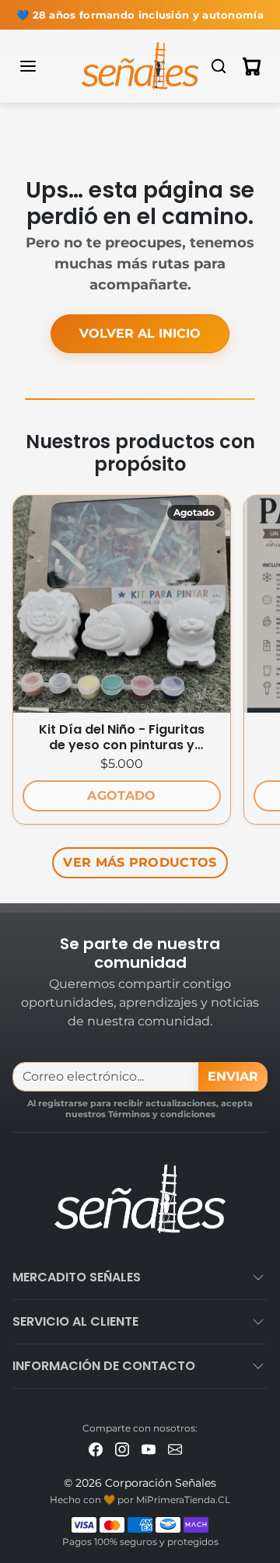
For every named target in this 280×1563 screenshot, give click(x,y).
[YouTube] (148, 1448)
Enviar (233, 1076)
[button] (43, 66)
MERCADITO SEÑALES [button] (76, 1277)
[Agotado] (121, 703)
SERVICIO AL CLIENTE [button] (75, 1321)
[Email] (175, 1448)
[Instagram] (122, 1448)
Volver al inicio (140, 333)
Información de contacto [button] (103, 1366)
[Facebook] (95, 1448)
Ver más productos (139, 862)
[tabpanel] (140, 683)
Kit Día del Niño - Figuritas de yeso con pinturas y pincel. (122, 737)
